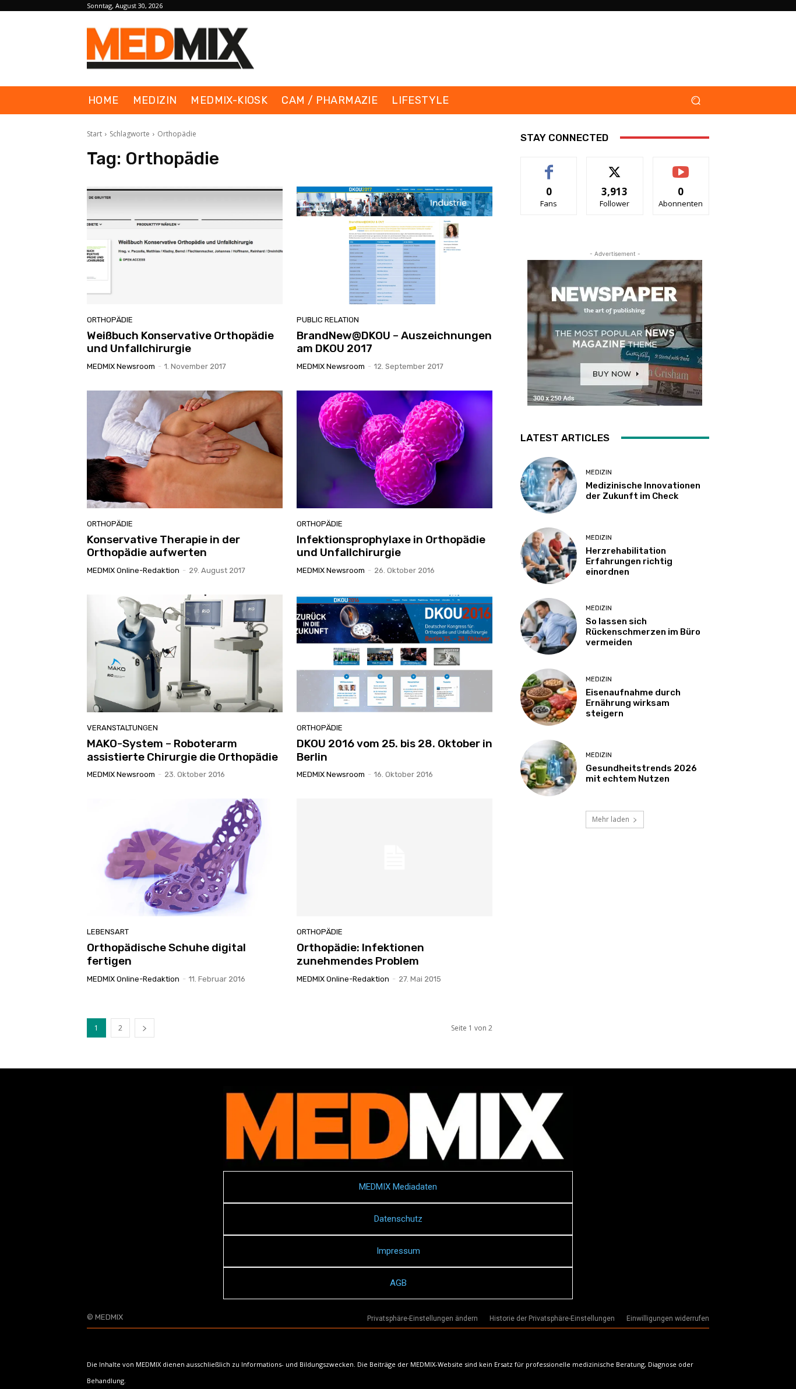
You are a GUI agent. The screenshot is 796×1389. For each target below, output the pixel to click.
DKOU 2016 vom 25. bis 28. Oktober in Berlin (394, 750)
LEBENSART (108, 932)
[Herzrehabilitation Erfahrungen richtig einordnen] (548, 556)
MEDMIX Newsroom (121, 366)
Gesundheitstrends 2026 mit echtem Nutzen (641, 773)
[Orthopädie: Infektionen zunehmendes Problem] (394, 857)
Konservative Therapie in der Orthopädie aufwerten (163, 546)
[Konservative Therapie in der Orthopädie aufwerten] (185, 449)
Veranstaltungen (122, 728)
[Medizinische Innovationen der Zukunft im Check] (548, 485)
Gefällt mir (549, 165)
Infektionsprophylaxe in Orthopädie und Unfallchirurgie (391, 546)
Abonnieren (681, 165)
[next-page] (144, 1028)
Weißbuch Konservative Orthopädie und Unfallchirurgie (180, 342)
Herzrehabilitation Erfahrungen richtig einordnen (629, 561)
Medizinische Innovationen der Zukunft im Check (643, 490)
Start (94, 134)
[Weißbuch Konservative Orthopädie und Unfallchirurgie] (185, 245)
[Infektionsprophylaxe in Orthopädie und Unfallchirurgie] (394, 449)
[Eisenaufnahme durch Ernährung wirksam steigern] (548, 697)
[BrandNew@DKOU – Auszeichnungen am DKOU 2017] (394, 245)
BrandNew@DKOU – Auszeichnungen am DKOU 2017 (394, 342)
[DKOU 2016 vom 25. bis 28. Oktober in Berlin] (394, 653)
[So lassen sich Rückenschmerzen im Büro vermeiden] (548, 626)
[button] (695, 100)
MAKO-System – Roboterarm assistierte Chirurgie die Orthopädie (182, 750)
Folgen (615, 165)
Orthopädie (110, 319)
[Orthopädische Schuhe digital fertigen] (185, 857)
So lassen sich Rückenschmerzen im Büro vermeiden (643, 632)
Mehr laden (610, 819)
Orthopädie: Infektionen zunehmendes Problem (360, 954)
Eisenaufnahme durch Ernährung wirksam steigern (633, 703)
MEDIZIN (599, 472)
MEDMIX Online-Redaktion (133, 570)
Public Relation (328, 319)
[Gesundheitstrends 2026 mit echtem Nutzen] (548, 768)
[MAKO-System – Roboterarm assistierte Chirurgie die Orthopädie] (185, 653)
